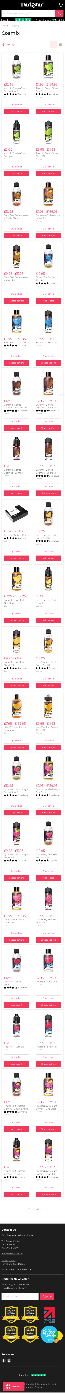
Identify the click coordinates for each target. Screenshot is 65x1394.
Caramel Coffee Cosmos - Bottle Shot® (16, 406)
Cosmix (7, 97)
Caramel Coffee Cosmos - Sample (14, 471)
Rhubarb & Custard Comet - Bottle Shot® (16, 1107)
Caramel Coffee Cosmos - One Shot (46, 406)
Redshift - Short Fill (46, 1046)
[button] (11, 94)
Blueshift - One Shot (15, 342)
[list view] (60, 44)
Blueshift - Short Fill (47, 342)
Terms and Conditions (13, 1264)
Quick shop (16, 104)
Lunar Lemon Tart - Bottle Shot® (46, 536)
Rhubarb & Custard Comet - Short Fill (46, 1172)
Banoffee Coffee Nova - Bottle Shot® (16, 217)
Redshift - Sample (14, 1046)
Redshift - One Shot (47, 981)
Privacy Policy (9, 1260)
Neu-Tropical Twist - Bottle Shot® (47, 664)
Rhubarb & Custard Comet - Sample (15, 1172)
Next (37, 1209)
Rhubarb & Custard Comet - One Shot (46, 1107)
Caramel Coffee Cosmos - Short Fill (46, 471)
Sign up (47, 1296)
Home (5, 25)
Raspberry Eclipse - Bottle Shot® (46, 856)
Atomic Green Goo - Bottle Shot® (15, 90)
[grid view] (53, 44)
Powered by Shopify (32, 1387)
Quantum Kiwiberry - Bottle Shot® (16, 791)
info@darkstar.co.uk (12, 1253)
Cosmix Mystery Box (15, 535)
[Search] (59, 13)
